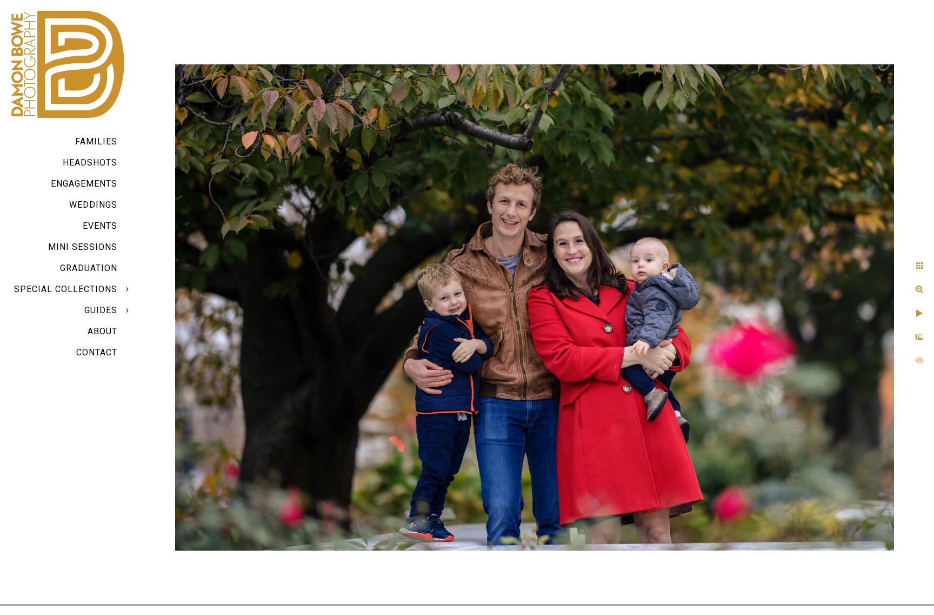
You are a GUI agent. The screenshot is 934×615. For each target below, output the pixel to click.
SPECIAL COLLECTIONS (65, 289)
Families (96, 141)
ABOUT (102, 331)
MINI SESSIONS (82, 247)
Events (100, 226)
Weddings (93, 205)
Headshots (90, 162)
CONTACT (96, 352)
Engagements (84, 183)
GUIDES (100, 310)
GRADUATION (88, 268)
